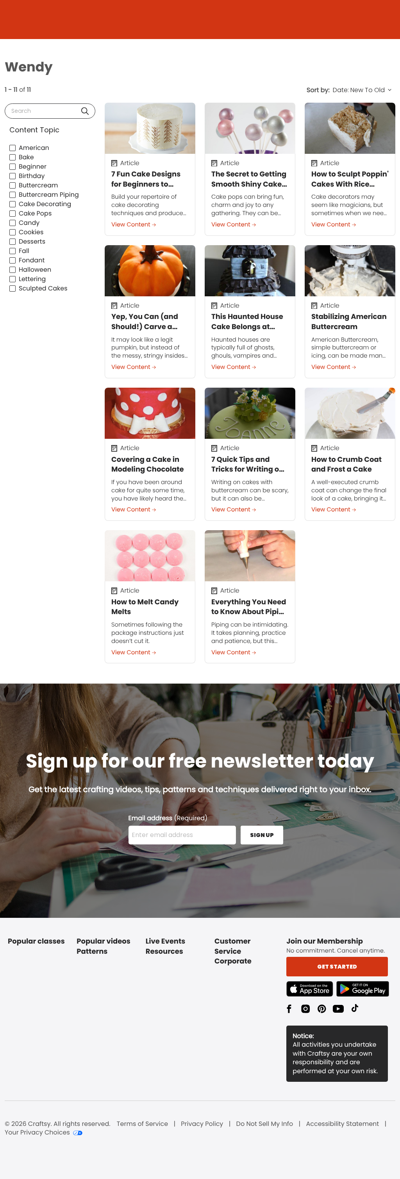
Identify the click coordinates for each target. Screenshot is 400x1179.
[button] (85, 111)
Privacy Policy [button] (202, 1124)
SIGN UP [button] (262, 835)
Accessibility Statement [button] (342, 1124)
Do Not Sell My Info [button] (264, 1124)
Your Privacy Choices (37, 1132)
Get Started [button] (337, 967)
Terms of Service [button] (142, 1124)
